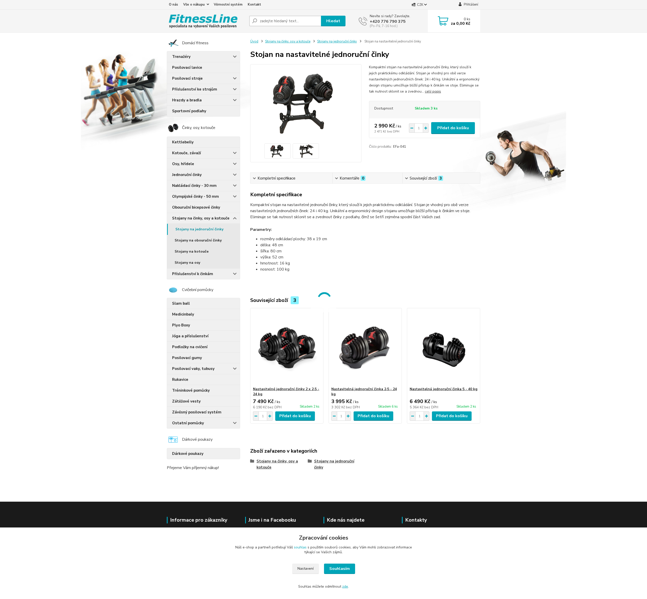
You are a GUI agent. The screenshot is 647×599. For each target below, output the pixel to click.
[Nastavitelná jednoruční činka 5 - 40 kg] (443, 347)
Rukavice (180, 379)
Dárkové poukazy (187, 453)
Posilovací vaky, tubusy (193, 368)
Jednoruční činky (187, 174)
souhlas (300, 547)
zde (345, 586)
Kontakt (254, 4)
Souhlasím (339, 568)
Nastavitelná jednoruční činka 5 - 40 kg (443, 389)
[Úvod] (206, 21)
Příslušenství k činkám (192, 273)
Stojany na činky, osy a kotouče (200, 218)
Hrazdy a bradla (187, 100)
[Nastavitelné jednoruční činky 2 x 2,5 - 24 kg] (287, 347)
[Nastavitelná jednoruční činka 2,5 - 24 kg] (365, 347)
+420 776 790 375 (388, 21)
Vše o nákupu (194, 4)
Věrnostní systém (228, 4)
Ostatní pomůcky (188, 423)
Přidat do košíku (453, 128)
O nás (173, 4)
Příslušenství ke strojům (194, 89)
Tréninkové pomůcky (191, 390)
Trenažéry (181, 56)
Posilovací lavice (187, 67)
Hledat (333, 21)
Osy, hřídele (183, 163)
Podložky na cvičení (189, 346)
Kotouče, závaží (186, 153)
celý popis (433, 91)
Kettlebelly (183, 142)
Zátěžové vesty (186, 401)
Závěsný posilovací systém (196, 412)
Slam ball (181, 303)
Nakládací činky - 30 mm (194, 185)
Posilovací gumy (187, 357)
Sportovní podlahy (189, 111)
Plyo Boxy (181, 325)
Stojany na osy (187, 262)
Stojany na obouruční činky (198, 240)
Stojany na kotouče (192, 251)
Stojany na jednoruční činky (199, 229)
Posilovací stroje (187, 78)
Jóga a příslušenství (190, 336)
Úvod (254, 41)
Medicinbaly (183, 314)
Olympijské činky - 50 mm (195, 196)
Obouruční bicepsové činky (196, 207)
